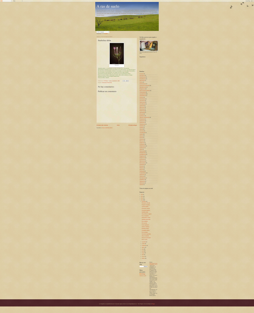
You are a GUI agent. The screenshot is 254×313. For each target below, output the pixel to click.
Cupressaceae (142, 102)
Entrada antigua (133, 125)
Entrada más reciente (102, 125)
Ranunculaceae (142, 162)
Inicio (118, 125)
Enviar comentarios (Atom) (107, 127)
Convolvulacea (142, 98)
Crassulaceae (142, 100)
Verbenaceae (142, 182)
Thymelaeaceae (143, 177)
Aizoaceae (142, 73)
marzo (143, 256)
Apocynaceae (142, 80)
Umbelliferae (142, 179)
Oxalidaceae (142, 147)
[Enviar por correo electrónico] (123, 81)
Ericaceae (141, 114)
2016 (142, 194)
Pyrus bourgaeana (145, 215)
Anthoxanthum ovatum (146, 217)
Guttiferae (141, 127)
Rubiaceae (142, 167)
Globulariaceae (142, 124)
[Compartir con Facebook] (127, 81)
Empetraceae (142, 110)
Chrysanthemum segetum (147, 213)
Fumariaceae (142, 119)
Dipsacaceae (142, 107)
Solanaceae (142, 176)
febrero (143, 258)
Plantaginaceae (142, 152)
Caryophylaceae (143, 93)
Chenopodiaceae (143, 95)
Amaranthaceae (143, 77)
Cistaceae (141, 97)
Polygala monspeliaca (146, 204)
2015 (142, 196)
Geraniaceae (142, 122)
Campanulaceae (143, 92)
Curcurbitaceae (142, 103)
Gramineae (142, 125)
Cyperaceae (142, 105)
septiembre (144, 245)
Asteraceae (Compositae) (107, 82)
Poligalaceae (142, 156)
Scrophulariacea (143, 172)
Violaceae (141, 184)
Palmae (141, 149)
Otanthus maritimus (145, 226)
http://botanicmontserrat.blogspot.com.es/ (153, 264)
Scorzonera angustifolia (146, 234)
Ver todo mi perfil (143, 275)
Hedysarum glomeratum (146, 237)
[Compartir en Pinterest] (128, 81)
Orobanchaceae (143, 145)
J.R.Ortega (143, 273)
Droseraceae (142, 109)
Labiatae (141, 134)
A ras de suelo (108, 6)
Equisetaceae (142, 112)
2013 (142, 199)
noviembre (144, 241)
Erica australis (144, 223)
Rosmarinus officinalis (146, 202)
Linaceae (141, 137)
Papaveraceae (142, 151)
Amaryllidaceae (142, 78)
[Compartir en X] (125, 81)
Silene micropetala (145, 235)
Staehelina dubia (145, 212)
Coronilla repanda (145, 206)
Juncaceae (142, 130)
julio (143, 249)
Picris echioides (145, 232)
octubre (143, 243)
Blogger (153, 303)
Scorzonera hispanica (146, 210)
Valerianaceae (142, 181)
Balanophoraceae (143, 87)
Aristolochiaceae (143, 83)
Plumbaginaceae (143, 154)
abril (143, 254)
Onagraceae (142, 142)
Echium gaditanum (145, 224)
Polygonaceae (142, 157)
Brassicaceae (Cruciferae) (144, 90)
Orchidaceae (142, 144)
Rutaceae (141, 169)
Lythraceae (142, 139)
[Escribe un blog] (124, 81)
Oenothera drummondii (146, 219)
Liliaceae (141, 135)
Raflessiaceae (142, 161)
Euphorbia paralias (145, 228)
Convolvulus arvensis (146, 208)
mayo (143, 252)
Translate (106, 33)
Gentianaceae (142, 120)
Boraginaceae (142, 88)
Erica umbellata (145, 221)
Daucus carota (144, 239)
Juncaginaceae (142, 132)
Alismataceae (142, 75)
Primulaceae (142, 159)
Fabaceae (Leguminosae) (144, 117)
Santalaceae (142, 171)
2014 (142, 198)
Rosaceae (141, 166)
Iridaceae (141, 129)
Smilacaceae (142, 174)
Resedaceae (142, 164)
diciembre (144, 201)
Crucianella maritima (145, 230)
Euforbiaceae (142, 115)
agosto (143, 247)
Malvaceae (142, 140)
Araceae (141, 82)
